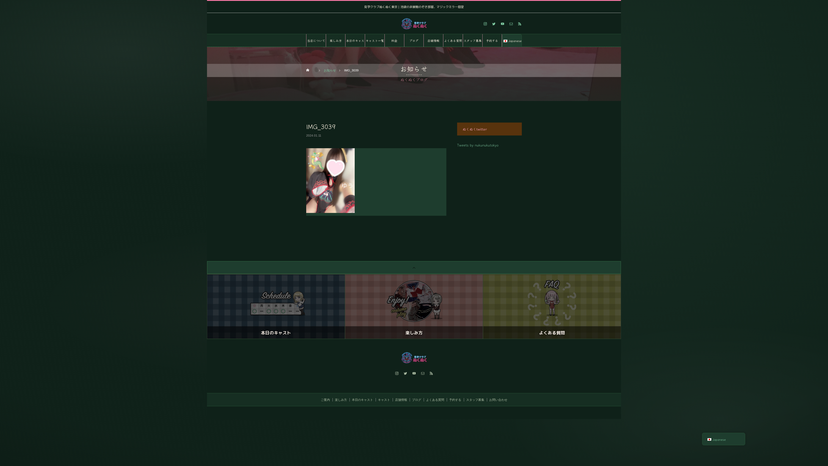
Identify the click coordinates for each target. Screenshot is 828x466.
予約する (492, 40)
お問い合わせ (498, 399)
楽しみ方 (336, 40)
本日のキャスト (355, 42)
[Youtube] (502, 24)
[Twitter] (494, 24)
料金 (394, 40)
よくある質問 (453, 40)
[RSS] (520, 24)
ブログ (413, 40)
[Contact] (511, 24)
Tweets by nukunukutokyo (478, 145)
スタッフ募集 (473, 40)
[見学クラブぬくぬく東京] (414, 24)
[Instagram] (485, 24)
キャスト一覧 (375, 40)
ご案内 (325, 399)
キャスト (384, 399)
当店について (316, 40)
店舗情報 (433, 40)
